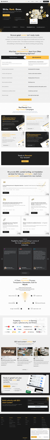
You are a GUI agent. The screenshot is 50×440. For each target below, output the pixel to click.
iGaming (18, 419)
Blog (26, 419)
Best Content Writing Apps (23, 360)
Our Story (2, 419)
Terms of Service (44, 422)
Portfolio (27, 422)
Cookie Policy (38, 438)
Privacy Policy (41, 438)
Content (10, 419)
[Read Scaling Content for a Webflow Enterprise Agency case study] (39, 27)
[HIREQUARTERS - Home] (4, 1)
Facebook (35, 422)
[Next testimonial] (48, 259)
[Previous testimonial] (2, 259)
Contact (2, 424)
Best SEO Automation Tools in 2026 (8, 360)
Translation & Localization (12, 426)
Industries (37, 1)
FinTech (18, 422)
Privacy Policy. (43, 409)
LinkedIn (35, 419)
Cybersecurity (19, 424)
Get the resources (37, 406)
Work (40, 1)
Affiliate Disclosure (44, 424)
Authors (26, 424)
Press (2, 422)
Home (26, 1)
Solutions (32, 1)
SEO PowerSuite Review (38, 360)
